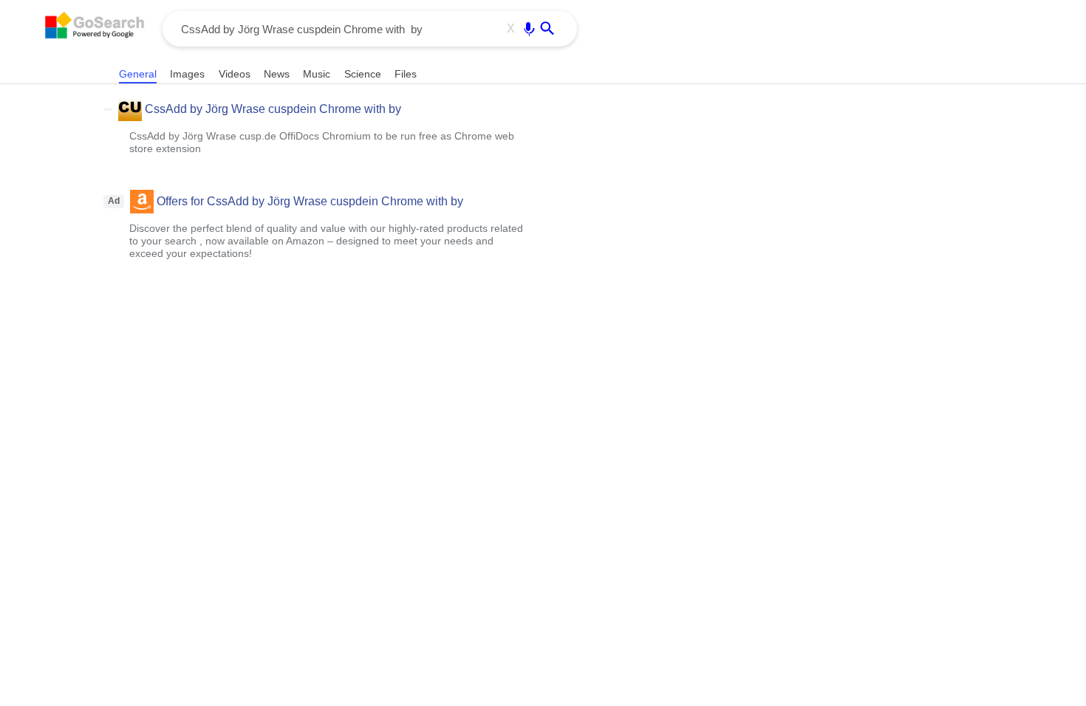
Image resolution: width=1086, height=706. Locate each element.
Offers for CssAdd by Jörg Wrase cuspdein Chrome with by (310, 201)
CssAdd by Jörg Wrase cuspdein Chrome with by (273, 109)
